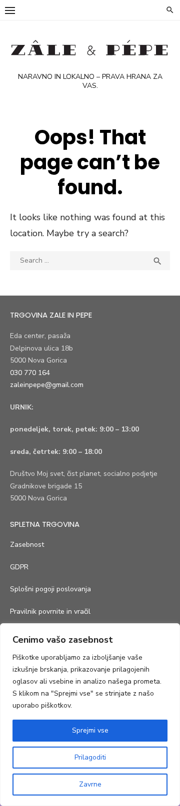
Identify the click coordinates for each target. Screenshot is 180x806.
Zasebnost (27, 544)
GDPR (19, 567)
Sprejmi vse (90, 730)
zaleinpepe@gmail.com (47, 385)
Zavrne (90, 784)
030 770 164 (30, 373)
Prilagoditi (90, 757)
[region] (90, 714)
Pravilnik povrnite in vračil (50, 611)
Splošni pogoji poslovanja (50, 589)
